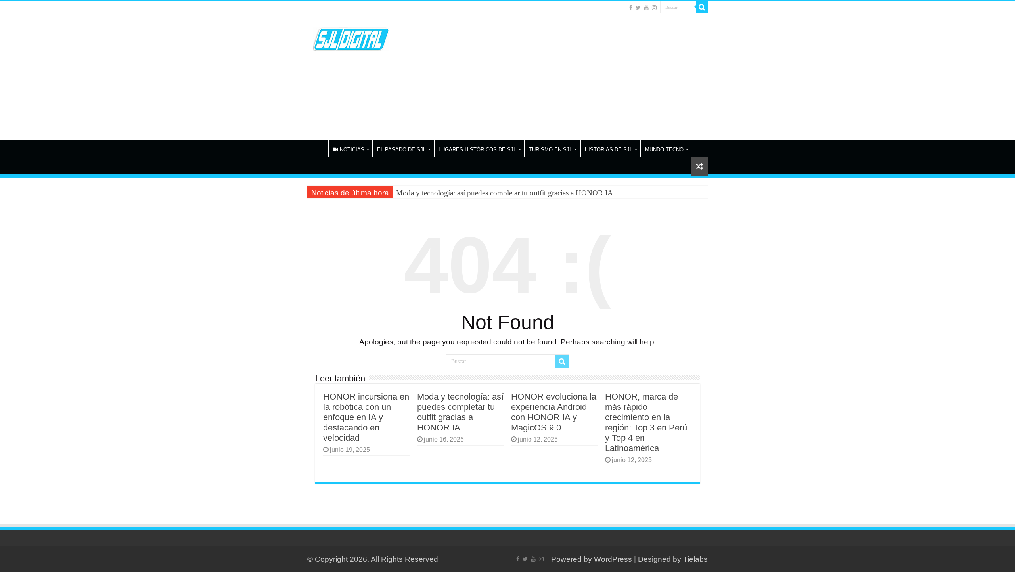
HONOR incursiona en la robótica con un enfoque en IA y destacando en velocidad (366, 417)
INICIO (317, 148)
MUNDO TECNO (664, 150)
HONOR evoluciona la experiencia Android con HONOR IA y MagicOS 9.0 (553, 412)
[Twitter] (638, 7)
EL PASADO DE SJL (401, 150)
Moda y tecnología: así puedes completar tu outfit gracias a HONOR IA (504, 193)
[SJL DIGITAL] (351, 37)
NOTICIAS (352, 150)
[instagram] (654, 7)
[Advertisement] (557, 76)
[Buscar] (702, 7)
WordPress (613, 559)
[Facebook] (630, 7)
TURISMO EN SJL (550, 150)
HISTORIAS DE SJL (608, 150)
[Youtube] (646, 7)
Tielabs (695, 559)
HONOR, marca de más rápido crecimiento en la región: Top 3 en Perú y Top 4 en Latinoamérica (646, 422)
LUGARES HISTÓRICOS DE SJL (477, 150)
